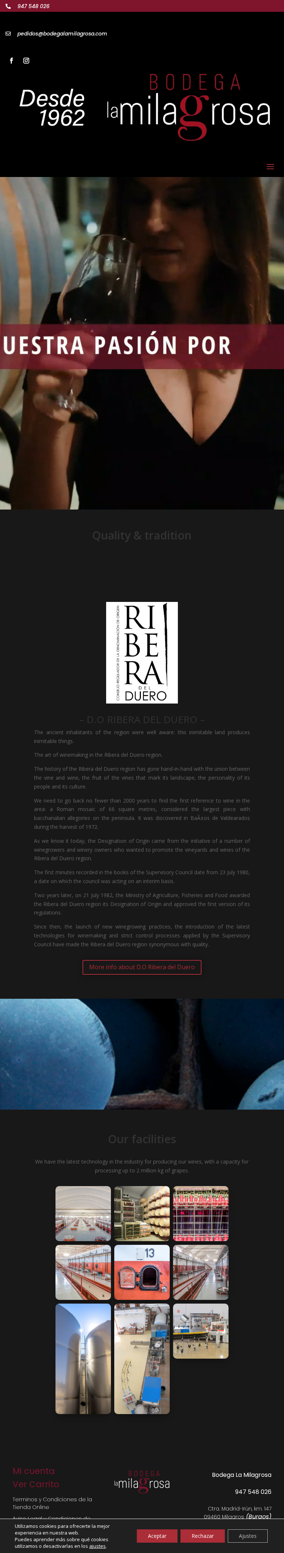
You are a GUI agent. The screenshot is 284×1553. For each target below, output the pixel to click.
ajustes (97, 1546)
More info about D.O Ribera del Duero (142, 967)
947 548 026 (33, 6)
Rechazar (203, 1535)
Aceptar (157, 1535)
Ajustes (248, 1535)
